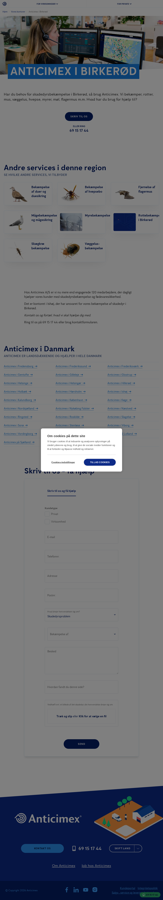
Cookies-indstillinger (63, 462)
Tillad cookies (100, 462)
